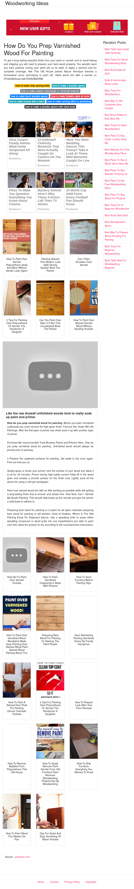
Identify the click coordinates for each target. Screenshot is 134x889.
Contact (54, 882)
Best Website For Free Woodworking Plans (117, 151)
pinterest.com (22, 857)
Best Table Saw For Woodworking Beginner (115, 263)
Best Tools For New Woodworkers (115, 127)
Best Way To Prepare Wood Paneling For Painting (116, 235)
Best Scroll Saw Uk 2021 (115, 71)
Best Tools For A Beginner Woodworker (117, 206)
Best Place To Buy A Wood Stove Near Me (116, 161)
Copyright (91, 882)
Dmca (41, 882)
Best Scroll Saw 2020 (116, 215)
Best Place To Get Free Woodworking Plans (115, 184)
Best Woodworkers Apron (115, 223)
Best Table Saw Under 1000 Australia (117, 51)
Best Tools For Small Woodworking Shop (116, 61)
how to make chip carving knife (32, 85)
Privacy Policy (72, 882)
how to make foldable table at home (70, 96)
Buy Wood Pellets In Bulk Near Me (116, 116)
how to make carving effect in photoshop (69, 101)
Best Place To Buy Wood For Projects (115, 196)
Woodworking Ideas (27, 3)
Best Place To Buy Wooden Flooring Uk (116, 172)
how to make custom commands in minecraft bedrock (50, 91)
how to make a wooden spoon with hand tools (50, 106)
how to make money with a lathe (26, 101)
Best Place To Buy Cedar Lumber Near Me (116, 139)
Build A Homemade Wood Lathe (115, 82)
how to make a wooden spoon (69, 85)
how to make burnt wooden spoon (29, 96)
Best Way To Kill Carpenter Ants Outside (113, 104)
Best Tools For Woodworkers (113, 92)
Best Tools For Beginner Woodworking (113, 249)
